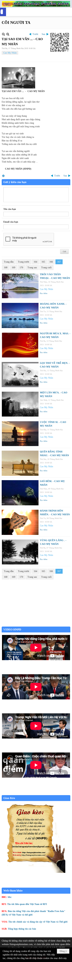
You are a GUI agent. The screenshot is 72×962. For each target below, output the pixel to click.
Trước (35, 34)
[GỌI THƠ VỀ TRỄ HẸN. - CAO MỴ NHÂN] (20, 374)
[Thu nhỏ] (3, 34)
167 (59, 262)
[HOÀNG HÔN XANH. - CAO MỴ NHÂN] (20, 315)
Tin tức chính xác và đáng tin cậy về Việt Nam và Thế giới (37, 922)
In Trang (3, 175)
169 (13, 267)
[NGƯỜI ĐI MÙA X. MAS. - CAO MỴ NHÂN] (20, 345)
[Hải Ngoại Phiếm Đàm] (36, 4)
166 (51, 262)
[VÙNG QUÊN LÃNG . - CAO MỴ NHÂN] (20, 551)
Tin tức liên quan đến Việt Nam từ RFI (27, 904)
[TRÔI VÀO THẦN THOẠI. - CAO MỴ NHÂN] (20, 286)
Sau (43, 34)
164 (35, 262)
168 (5, 267)
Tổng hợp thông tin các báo (22, 929)
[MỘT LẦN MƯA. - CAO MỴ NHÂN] (20, 404)
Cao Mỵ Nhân (10, 53)
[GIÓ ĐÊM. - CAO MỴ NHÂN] (20, 492)
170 (21, 267)
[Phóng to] (8, 34)
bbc (10, 897)
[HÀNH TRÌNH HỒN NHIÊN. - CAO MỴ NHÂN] (20, 522)
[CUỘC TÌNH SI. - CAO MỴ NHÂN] (20, 433)
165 (43, 262)
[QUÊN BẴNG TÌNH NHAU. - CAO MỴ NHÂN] (20, 463)
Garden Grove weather (36, 625)
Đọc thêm (43, 293)
